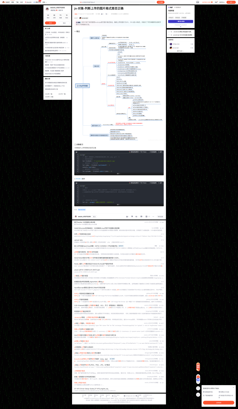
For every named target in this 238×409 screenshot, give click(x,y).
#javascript (81, 209)
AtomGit (29, 2)
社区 (21, 2)
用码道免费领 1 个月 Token (139, 152)
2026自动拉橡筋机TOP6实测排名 (57, 68)
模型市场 (38, 2)
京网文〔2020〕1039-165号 (118, 398)
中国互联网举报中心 (105, 400)
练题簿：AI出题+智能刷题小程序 (54, 71)
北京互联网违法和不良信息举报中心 (145, 398)
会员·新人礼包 (206, 2)
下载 (17, 2)
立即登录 (218, 402)
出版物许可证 (143, 400)
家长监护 (88, 400)
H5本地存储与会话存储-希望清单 (57, 47)
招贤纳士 (90, 395)
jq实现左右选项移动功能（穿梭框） (55, 38)
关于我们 (84, 395)
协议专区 (108, 395)
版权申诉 (137, 400)
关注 (94, 216)
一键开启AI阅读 (180, 21)
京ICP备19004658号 (104, 398)
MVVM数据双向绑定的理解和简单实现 (56, 82)
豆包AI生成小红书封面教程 (52, 73)
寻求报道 (102, 395)
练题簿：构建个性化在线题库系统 (54, 65)
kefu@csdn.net (130, 396)
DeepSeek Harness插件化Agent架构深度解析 (57, 61)
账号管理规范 (123, 400)
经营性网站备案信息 (131, 398)
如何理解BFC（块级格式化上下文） (55, 86)
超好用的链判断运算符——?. (55, 50)
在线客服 (139, 395)
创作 (231, 2)
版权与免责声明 (131, 400)
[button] (179, 26)
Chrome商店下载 (115, 400)
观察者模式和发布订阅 (51, 89)
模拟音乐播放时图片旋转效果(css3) (55, 44)
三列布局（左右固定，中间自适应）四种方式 (57, 33)
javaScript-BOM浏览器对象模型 (182, 35)
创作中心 (222, 2)
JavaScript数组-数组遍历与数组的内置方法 (182, 32)
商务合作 (96, 395)
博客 (12, 2)
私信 (64, 23)
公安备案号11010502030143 (91, 398)
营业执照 (150, 400)
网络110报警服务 (95, 400)
